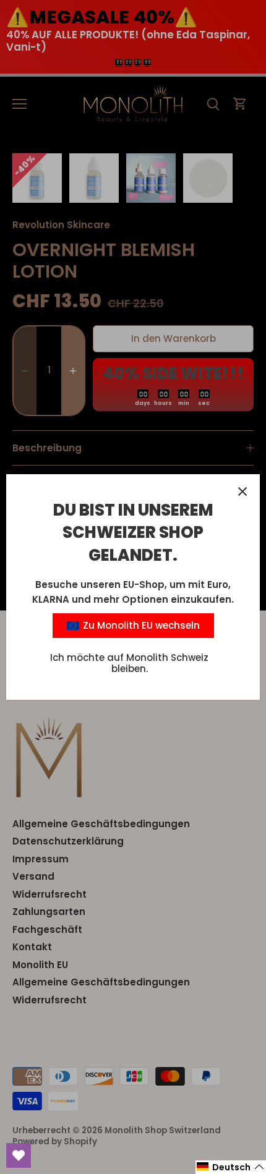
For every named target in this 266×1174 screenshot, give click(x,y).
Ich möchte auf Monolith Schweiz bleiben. (129, 663)
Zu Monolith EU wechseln (140, 625)
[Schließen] (242, 491)
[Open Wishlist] (18, 1155)
